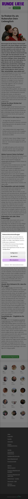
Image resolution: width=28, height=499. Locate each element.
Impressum (7, 264)
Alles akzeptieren (14, 260)
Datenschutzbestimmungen (18, 264)
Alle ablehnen (14, 256)
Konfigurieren (6, 249)
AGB (11, 264)
